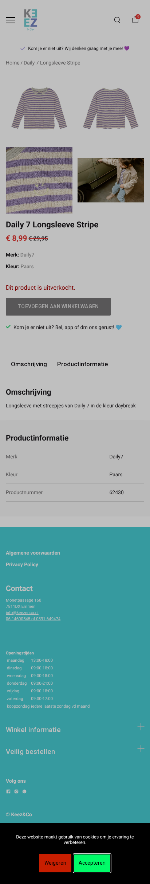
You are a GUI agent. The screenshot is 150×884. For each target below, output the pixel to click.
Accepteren (92, 863)
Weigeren (55, 863)
